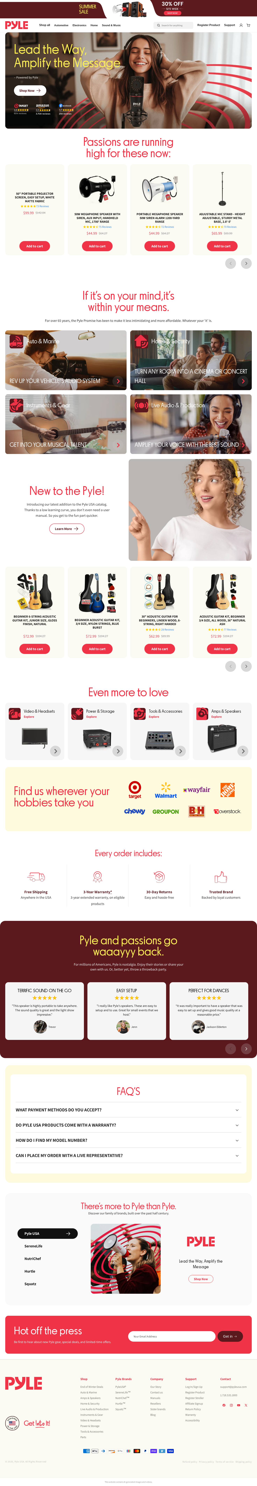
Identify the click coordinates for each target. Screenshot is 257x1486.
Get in (228, 1336)
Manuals (155, 1398)
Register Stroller (194, 1398)
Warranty (190, 1415)
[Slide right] (246, 263)
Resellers (155, 1403)
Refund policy (190, 1461)
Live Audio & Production (94, 1409)
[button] (61, 25)
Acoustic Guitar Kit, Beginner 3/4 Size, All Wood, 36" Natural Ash (222, 620)
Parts (83, 1437)
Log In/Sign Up (193, 1387)
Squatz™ (120, 1409)
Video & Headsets (90, 1420)
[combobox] (168, 25)
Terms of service (225, 1461)
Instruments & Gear (91, 1415)
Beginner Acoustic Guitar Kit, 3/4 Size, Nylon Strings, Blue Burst (97, 623)
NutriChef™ (122, 1398)
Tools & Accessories (91, 1431)
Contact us (156, 1392)
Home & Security (89, 1403)
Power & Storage (89, 1426)
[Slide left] (230, 263)
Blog (153, 1415)
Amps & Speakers (90, 1398)
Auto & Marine (88, 1392)
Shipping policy (243, 1461)
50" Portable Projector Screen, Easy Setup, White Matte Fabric (35, 197)
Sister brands (158, 1409)
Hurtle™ (120, 1403)
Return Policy (193, 1409)
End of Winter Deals (91, 1387)
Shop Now (26, 90)
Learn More (63, 529)
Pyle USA (19, 1461)
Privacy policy (206, 1461)
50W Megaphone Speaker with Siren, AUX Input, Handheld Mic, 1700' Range (97, 218)
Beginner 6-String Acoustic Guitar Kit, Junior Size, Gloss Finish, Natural (34, 620)
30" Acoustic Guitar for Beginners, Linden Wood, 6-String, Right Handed (160, 620)
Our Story (155, 1387)
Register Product (195, 1392)
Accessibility (192, 1420)
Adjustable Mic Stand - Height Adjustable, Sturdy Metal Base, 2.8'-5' (222, 218)
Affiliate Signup (194, 1403)
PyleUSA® (120, 1387)
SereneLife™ (123, 1392)
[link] (44, 1011)
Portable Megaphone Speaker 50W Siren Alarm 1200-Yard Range (160, 218)
